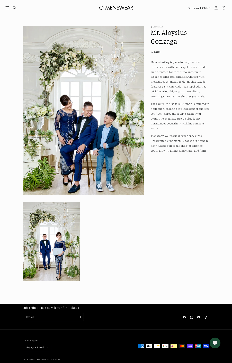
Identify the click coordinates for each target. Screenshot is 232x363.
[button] (7, 8)
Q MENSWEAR (36, 359)
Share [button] (157, 51)
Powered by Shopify (51, 359)
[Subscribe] (80, 317)
